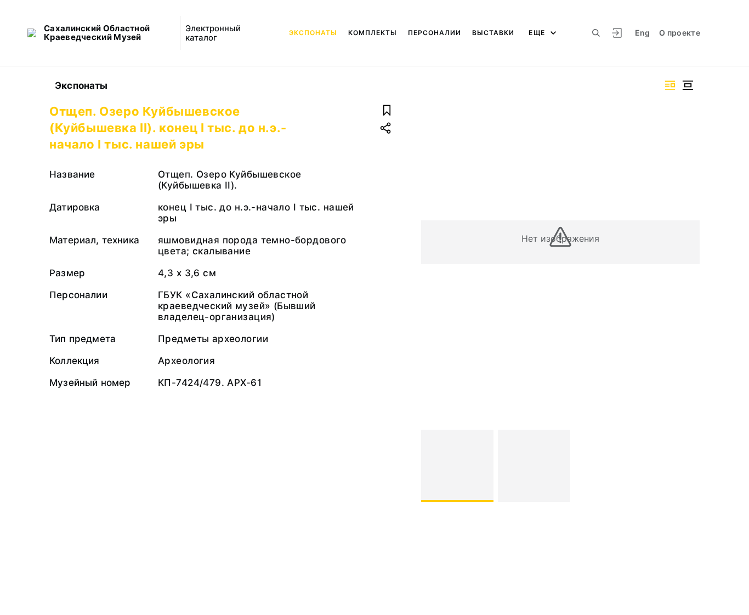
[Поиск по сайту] (596, 33)
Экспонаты (313, 33)
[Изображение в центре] (687, 85)
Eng (642, 32)
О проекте (679, 32)
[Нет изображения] (457, 466)
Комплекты (372, 33)
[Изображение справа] (670, 85)
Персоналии (434, 33)
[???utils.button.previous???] (434, 466)
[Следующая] (686, 466)
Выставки (493, 33)
